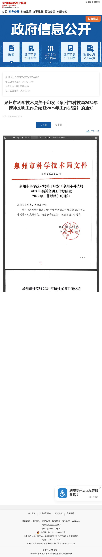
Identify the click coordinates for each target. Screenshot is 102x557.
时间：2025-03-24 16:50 (12, 116)
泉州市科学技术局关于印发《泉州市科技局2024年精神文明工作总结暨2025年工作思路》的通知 (51, 105)
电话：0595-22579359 (51, 540)
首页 (4, 11)
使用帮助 (36, 521)
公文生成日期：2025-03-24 (17, 91)
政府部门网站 (45, 513)
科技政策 (26, 11)
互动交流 (50, 11)
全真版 (43, 125)
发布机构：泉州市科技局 (17, 86)
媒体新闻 (58, 513)
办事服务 (38, 11)
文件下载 (95, 131)
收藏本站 (76, 521)
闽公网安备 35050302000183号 (53, 532)
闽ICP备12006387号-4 (51, 529)
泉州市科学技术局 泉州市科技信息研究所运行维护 (51, 554)
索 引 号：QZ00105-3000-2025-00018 (22, 77)
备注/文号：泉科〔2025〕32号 (19, 82)
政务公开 (14, 11)
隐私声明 (26, 521)
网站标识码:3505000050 (51, 525)
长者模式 (93, 18)
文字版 (58, 125)
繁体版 (88, 2)
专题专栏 (62, 11)
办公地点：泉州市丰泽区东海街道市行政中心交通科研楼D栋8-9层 (51, 536)
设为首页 (66, 521)
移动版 (97, 2)
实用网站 (70, 513)
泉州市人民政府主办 (51, 550)
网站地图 (46, 521)
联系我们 (56, 521)
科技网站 (31, 513)
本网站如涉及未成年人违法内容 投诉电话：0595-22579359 (51, 544)
